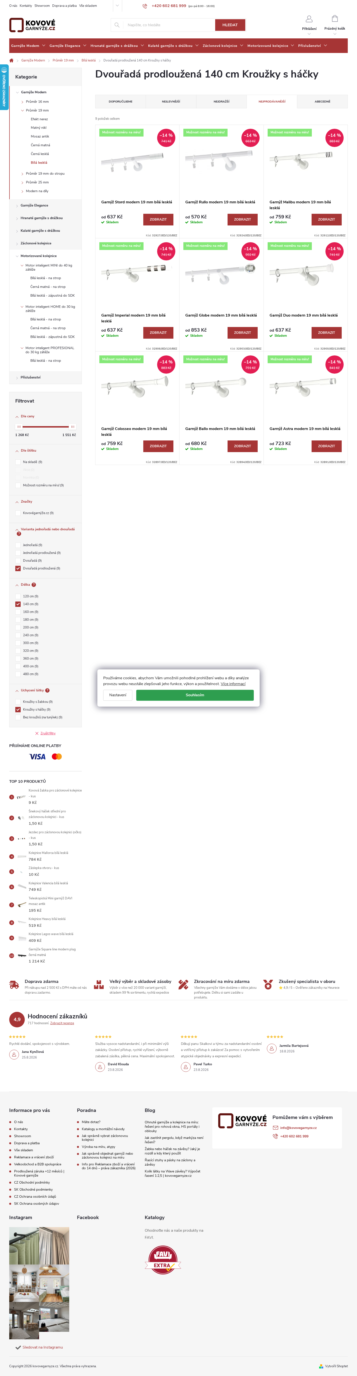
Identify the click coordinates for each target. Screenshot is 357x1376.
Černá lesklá (40, 154)
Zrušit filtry (48, 733)
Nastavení (117, 695)
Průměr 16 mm (37, 101)
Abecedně (322, 101)
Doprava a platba (64, 6)
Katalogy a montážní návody (103, 1129)
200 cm (30, 627)
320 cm (30, 651)
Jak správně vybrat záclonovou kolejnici (105, 1138)
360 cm (30, 658)
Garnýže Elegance (34, 205)
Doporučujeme (120, 101)
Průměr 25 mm (37, 182)
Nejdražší (221, 101)
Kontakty (26, 6)
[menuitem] (28, 45)
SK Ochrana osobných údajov (36, 1203)
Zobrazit (158, 219)
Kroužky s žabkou (37, 702)
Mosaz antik (40, 136)
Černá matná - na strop (48, 286)
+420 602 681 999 (294, 1136)
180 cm (30, 620)
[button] (343, 1359)
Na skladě (32, 462)
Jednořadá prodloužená (41, 553)
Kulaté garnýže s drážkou (40, 230)
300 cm (30, 643)
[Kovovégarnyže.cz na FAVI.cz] (163, 1260)
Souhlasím (195, 695)
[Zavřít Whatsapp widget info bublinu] (286, 1352)
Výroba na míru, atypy (98, 1147)
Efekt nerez (39, 119)
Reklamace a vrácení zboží (34, 1157)
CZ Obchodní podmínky (32, 1182)
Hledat (230, 25)
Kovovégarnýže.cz (38, 513)
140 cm (30, 604)
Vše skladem (88, 6)
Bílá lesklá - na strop (45, 278)
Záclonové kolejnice (36, 243)
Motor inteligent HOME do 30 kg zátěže (50, 308)
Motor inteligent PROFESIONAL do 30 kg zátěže (50, 350)
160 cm (30, 612)
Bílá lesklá (39, 162)
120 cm (30, 596)
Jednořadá (32, 545)
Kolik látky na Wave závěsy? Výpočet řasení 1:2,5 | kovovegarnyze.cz (172, 1173)
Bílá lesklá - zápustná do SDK (52, 295)
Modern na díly (37, 191)
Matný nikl (38, 127)
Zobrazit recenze (62, 1023)
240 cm (30, 635)
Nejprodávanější (272, 101)
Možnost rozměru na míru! (43, 485)
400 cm (30, 666)
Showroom (42, 6)
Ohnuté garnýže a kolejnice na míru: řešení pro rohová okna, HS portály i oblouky (172, 1126)
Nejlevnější (171, 101)
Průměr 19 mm (37, 110)
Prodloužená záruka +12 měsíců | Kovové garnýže (39, 1173)
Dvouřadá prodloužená (41, 568)
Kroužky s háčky (36, 709)
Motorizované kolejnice (39, 256)
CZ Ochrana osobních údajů (35, 1196)
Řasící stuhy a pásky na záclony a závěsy (170, 1162)
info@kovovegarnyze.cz (298, 1128)
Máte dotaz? (91, 1122)
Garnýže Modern (33, 92)
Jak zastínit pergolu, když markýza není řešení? (174, 1139)
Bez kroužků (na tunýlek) (42, 717)
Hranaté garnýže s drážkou (42, 218)
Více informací (233, 684)
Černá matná (40, 145)
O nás (13, 6)
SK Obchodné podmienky (33, 1189)
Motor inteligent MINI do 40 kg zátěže (49, 267)
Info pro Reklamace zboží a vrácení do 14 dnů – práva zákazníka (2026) (109, 1166)
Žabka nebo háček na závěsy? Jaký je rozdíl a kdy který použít (172, 1151)
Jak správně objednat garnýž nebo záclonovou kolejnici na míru (107, 1156)
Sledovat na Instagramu (43, 1347)
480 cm (30, 674)
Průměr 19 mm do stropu (45, 173)
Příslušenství (31, 377)
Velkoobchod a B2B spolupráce (37, 1164)
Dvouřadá (32, 561)
